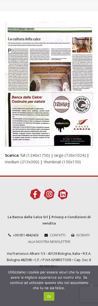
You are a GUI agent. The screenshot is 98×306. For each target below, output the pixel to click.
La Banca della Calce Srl (28, 217)
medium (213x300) (22, 161)
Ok (49, 296)
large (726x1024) (70, 155)
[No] (91, 285)
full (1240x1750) (35, 155)
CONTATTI (57, 235)
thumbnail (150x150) (62, 161)
